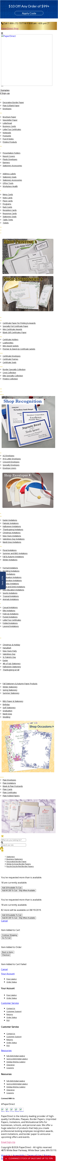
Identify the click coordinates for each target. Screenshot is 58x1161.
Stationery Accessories (12, 165)
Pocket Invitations (10, 617)
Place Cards (8, 201)
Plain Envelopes (9, 780)
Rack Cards (7, 207)
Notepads (7, 132)
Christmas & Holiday (11, 644)
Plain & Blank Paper (11, 105)
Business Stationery (14, 859)
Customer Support (13, 1011)
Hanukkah (7, 648)
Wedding (6, 717)
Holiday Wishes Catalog (15, 1062)
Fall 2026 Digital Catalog (15, 1056)
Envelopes (7, 108)
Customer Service (10, 1003)
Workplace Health (10, 186)
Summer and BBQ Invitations (15, 553)
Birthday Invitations (11, 583)
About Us (6, 1155)
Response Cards (10, 213)
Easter (5, 660)
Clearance (10, 1065)
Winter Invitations (10, 559)
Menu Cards (8, 194)
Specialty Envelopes (11, 465)
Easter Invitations (10, 520)
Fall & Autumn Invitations (13, 556)
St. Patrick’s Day (9, 657)
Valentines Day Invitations (14, 539)
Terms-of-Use (34, 1155)
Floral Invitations (10, 550)
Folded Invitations (10, 623)
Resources (6, 1050)
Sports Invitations (10, 593)
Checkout (6, 955)
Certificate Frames (10, 359)
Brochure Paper (9, 117)
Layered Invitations (11, 626)
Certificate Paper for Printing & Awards (19, 323)
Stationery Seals (9, 177)
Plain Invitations (9, 783)
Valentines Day (9, 654)
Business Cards (9, 126)
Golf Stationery (9, 707)
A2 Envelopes (8, 455)
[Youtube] (3, 1110)
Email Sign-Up (8, 1142)
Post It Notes (8, 139)
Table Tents (8, 219)
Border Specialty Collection (14, 369)
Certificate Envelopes (12, 356)
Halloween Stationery (12, 666)
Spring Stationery (10, 690)
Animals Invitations (11, 599)
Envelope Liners (9, 468)
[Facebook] (12, 1110)
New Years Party (10, 651)
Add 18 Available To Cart (11, 888)
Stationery (10, 856)
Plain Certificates (10, 792)
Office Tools (8, 183)
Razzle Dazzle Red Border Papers (20, 866)
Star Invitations (9, 574)
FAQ (8, 1020)
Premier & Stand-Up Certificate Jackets (19, 349)
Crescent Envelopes (11, 462)
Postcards (7, 135)
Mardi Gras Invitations (12, 542)
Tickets (6, 222)
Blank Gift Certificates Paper (14, 332)
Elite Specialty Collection (13, 375)
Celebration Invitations (12, 580)
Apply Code (29, 13)
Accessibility (19, 1155)
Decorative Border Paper (13, 102)
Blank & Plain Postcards (13, 786)
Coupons (10, 1068)
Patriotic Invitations (11, 523)
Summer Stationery (11, 693)
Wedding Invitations (11, 571)
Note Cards (7, 197)
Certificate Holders (10, 339)
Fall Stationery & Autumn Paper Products (20, 683)
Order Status (11, 982)
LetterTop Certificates (12, 129)
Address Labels (9, 173)
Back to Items (7, 952)
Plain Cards (7, 789)
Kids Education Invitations (13, 589)
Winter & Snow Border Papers (18, 864)
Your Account (8, 973)
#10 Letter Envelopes (12, 458)
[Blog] (8, 1110)
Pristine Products (10, 142)
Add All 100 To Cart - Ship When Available (18, 891)
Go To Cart (6, 938)
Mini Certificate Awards (12, 329)
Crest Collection (9, 372)
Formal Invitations (10, 568)
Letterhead (7, 123)
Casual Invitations (10, 607)
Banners (6, 162)
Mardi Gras (7, 714)
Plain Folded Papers (11, 795)
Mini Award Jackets (11, 346)
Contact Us (10, 1008)
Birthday (6, 704)
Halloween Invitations (12, 526)
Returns (9, 1014)
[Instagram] (21, 1110)
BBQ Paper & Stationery (13, 701)
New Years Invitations (12, 536)
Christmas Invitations (12, 532)
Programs (7, 204)
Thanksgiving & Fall (11, 669)
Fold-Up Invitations (10, 613)
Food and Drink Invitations (14, 586)
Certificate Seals (9, 362)
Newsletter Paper (10, 120)
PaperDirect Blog (9, 28)
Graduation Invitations (12, 577)
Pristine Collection (10, 378)
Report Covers (9, 156)
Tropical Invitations (11, 596)
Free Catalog (11, 979)
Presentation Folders (11, 153)
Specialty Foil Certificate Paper (15, 326)
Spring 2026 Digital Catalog (17, 1059)
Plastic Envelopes (10, 159)
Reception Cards (10, 210)
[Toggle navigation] (2, 86)
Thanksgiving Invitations (13, 529)
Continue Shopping (9, 935)
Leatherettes (8, 342)
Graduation (7, 710)
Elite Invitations (9, 610)
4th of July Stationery (12, 663)
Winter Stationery (10, 687)
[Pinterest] (17, 1110)
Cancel (4, 920)
